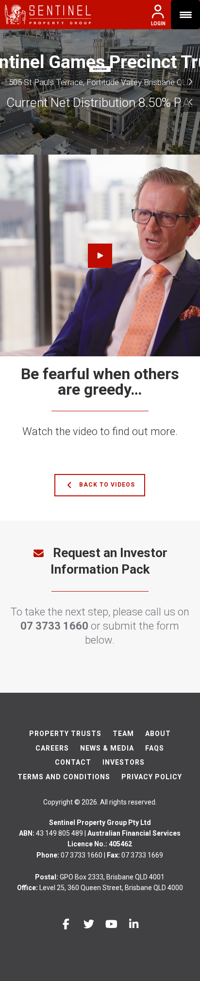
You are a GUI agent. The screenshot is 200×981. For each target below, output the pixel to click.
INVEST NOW (100, 69)
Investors (123, 762)
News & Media (107, 748)
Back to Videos (106, 484)
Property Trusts (65, 733)
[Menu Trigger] (185, 14)
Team (123, 733)
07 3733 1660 (54, 626)
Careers (52, 748)
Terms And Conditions (63, 777)
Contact (73, 762)
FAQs (154, 748)
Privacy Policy (151, 777)
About (158, 733)
